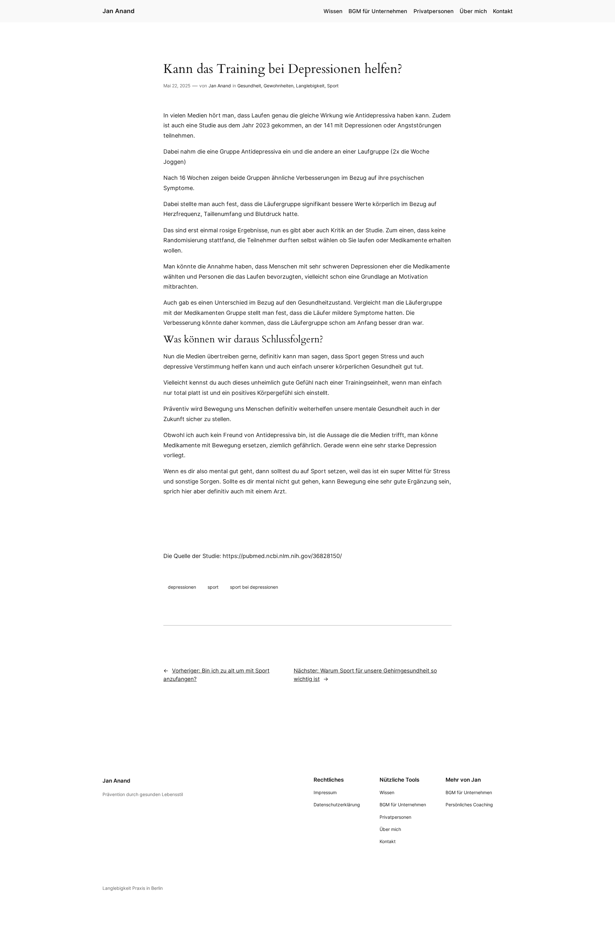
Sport (333, 85)
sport (213, 587)
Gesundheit (249, 85)
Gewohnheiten (278, 85)
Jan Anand (118, 11)
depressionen (182, 587)
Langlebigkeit (310, 85)
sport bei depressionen (254, 587)
